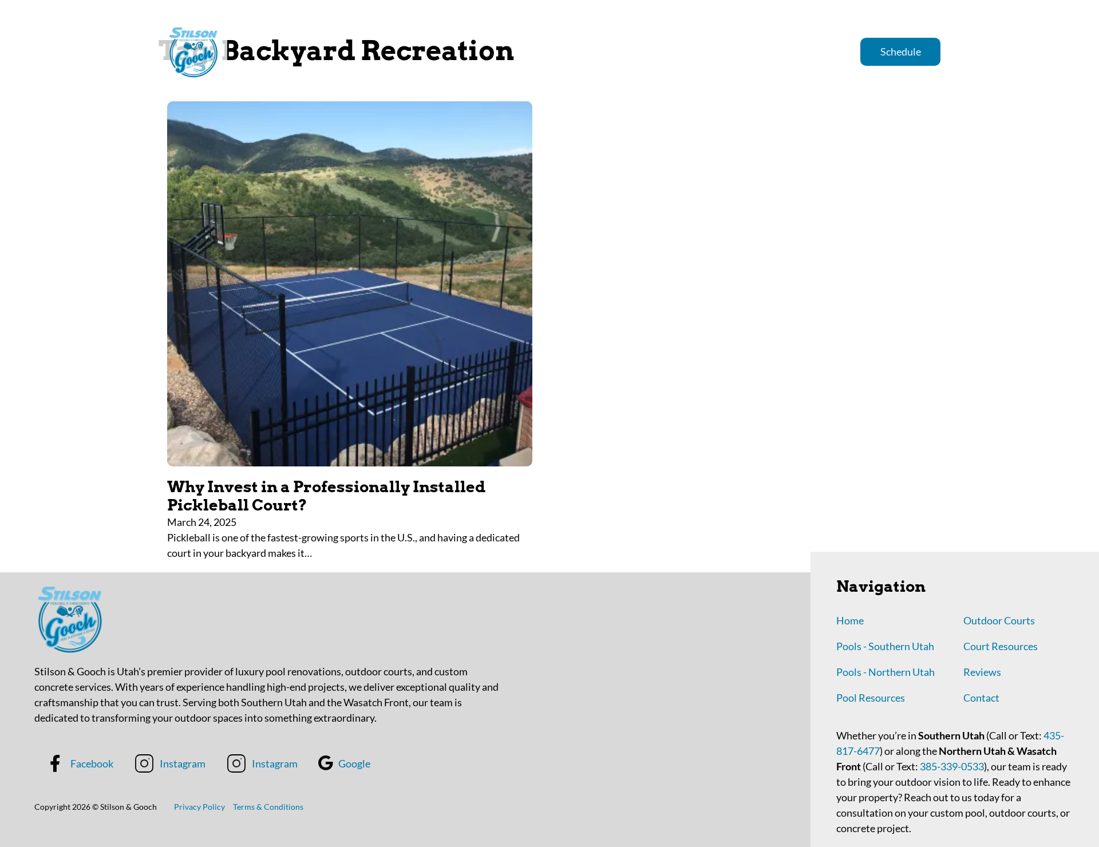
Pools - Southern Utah (885, 646)
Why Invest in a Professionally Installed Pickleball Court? (326, 495)
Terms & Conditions (268, 807)
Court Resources (1000, 646)
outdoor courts (807, 51)
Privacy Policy (199, 807)
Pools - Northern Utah (885, 672)
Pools (741, 51)
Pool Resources (870, 697)
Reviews (693, 51)
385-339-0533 (951, 766)
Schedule (900, 51)
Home (643, 51)
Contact (981, 697)
